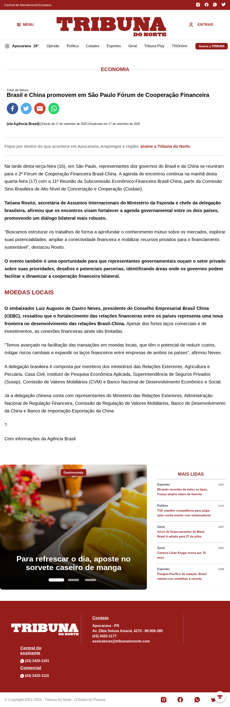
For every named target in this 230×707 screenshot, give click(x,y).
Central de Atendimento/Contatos (27, 5)
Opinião (53, 46)
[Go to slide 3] (90, 580)
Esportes (114, 46)
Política (73, 46)
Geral (132, 46)
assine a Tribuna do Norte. (165, 146)
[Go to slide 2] (73, 580)
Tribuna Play (154, 46)
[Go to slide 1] (56, 580)
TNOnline (179, 46)
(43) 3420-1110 (37, 676)
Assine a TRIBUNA (211, 46)
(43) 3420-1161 (37, 661)
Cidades (92, 46)
